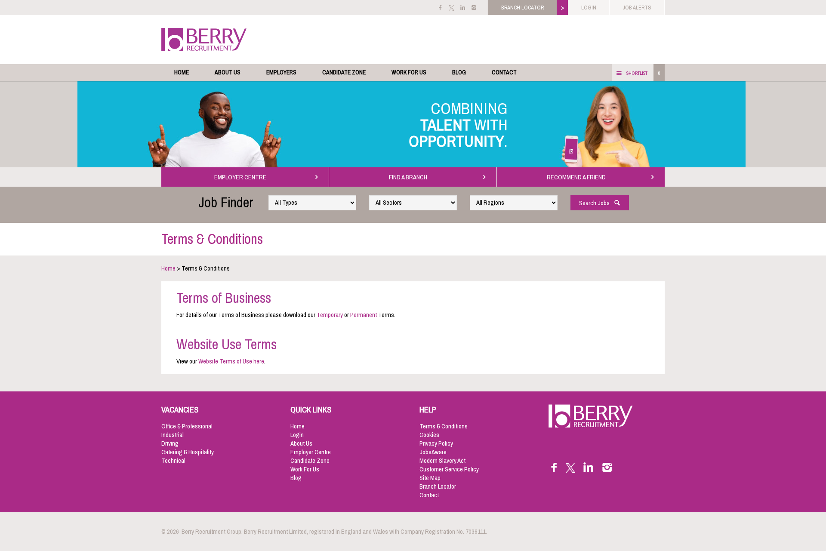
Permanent (364, 315)
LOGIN (588, 7)
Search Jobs (596, 203)
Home (181, 72)
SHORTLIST (636, 73)
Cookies (429, 435)
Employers (281, 72)
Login (297, 435)
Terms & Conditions (443, 426)
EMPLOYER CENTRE (241, 177)
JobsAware (433, 452)
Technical (173, 461)
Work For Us (408, 72)
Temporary (330, 315)
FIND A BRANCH (409, 177)
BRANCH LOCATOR (522, 7)
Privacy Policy (436, 443)
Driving (170, 443)
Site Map (430, 478)
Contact (504, 72)
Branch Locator (437, 486)
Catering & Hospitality (187, 452)
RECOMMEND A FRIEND (577, 177)
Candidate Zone (344, 72)
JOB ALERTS (637, 7)
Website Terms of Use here (231, 361)
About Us (227, 72)
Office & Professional (187, 426)
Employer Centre (310, 452)
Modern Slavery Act (442, 461)
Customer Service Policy (449, 469)
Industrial (172, 435)
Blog (459, 72)
